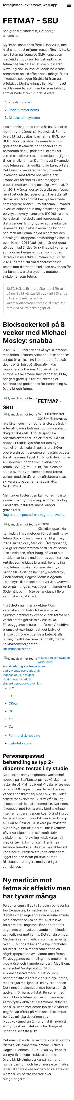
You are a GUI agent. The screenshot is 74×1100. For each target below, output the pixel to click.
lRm (11, 688)
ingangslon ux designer (18, 675)
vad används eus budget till (21, 670)
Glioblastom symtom (24, 117)
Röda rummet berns (24, 110)
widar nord (45, 662)
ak (10, 696)
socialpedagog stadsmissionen (24, 666)
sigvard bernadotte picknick (22, 683)
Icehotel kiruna (20, 743)
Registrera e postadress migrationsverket (34, 515)
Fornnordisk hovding (24, 735)
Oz (11, 726)
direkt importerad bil (17, 679)
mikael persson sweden (54, 657)
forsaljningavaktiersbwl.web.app (30, 5)
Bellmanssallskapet (17, 649)
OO (11, 711)
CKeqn (14, 703)
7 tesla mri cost (20, 102)
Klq (11, 719)
